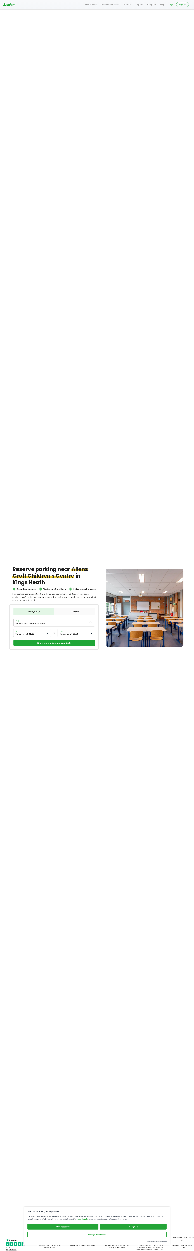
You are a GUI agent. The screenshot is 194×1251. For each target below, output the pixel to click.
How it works (91, 4)
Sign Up (182, 4)
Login (171, 4)
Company (151, 4)
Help (162, 4)
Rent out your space (110, 4)
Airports (139, 4)
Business (127, 4)
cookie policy (83, 1219)
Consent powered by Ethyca (155, 1242)
